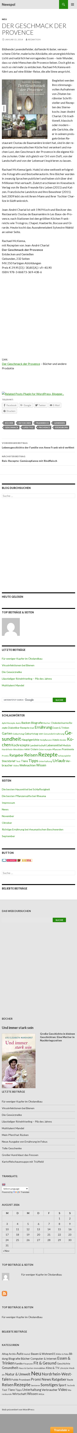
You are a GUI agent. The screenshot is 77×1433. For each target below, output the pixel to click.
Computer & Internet (43, 1358)
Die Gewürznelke (12, 672)
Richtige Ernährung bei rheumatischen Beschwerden (32, 829)
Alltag (5, 1353)
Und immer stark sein (17, 1028)
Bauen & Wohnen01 (43, 1353)
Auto (18, 723)
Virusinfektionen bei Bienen (18, 665)
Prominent (24, 1379)
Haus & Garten (26, 1368)
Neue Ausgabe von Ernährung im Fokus (24, 1141)
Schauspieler (64, 755)
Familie (19, 1363)
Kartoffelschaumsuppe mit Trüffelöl (23, 1161)
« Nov (6, 1250)
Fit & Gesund (44, 1363)
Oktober (7, 822)
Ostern (34, 749)
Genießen (59, 423)
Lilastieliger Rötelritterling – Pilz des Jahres (27, 678)
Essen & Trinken (61, 727)
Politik (14, 1379)
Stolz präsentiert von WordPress (18, 1409)
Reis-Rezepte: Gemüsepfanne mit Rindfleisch (29, 458)
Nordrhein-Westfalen (13, 749)
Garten (7, 733)
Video (16, 765)
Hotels (56, 740)
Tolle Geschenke (12, 1148)
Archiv (12, 1353)
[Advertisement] (38, 317)
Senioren (35, 1385)
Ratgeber (16, 755)
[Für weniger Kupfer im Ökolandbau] (11, 627)
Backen (25, 722)
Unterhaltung (45, 761)
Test (18, 761)
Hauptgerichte (30, 739)
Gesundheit (10, 1368)
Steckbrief (9, 761)
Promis (5, 755)
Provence (44, 427)
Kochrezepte (20, 745)
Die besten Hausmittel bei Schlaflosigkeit (26, 789)
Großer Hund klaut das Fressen (20, 1155)
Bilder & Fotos (62, 1354)
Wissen (41, 765)
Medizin (67, 745)
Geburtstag (18, 733)
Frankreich (42, 423)
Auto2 (27, 1354)
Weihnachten (27, 765)
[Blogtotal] (24, 860)
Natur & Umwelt (17, 1374)
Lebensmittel (54, 745)
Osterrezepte (45, 749)
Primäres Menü (72, 4)
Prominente (68, 749)
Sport (62, 1385)
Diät (32, 727)
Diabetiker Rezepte (18, 727)
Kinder (63, 740)
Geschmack (11, 427)
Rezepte (48, 754)
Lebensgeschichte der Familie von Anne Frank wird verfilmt (38, 445)
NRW (27, 749)
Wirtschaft (19, 1393)
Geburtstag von (34, 733)
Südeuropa (61, 427)
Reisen (31, 754)
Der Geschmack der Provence (21, 363)
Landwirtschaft (38, 745)
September (8, 836)
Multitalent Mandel (13, 685)
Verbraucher (50, 1389)
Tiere (24, 761)
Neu (4, 19)
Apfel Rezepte (8, 723)
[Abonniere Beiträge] (4, 1293)
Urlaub (59, 760)
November (8, 816)
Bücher (9, 423)
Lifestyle (28, 427)
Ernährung (43, 727)
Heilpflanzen (46, 740)
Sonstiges (49, 1384)
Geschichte (63, 1363)
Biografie (37, 722)
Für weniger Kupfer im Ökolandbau (22, 658)
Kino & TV (52, 1367)
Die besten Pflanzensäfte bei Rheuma (24, 796)
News (5, 809)
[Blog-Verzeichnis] (9, 860)
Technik (71, 1385)
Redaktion (34, 39)
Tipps (33, 760)
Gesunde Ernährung (54, 733)
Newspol (8, 4)
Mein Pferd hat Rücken (15, 1134)
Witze (41, 1394)
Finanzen (28, 1363)
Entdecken (25, 423)
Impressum (8, 802)
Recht (70, 1379)
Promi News (41, 1379)
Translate (25, 1192)
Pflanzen (56, 749)
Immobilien (39, 1368)
